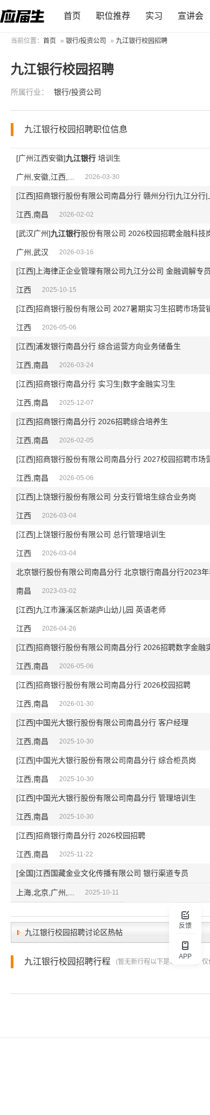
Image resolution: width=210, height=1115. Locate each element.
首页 (72, 15)
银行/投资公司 (86, 41)
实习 (154, 15)
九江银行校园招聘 (141, 41)
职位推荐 (113, 15)
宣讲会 (191, 15)
